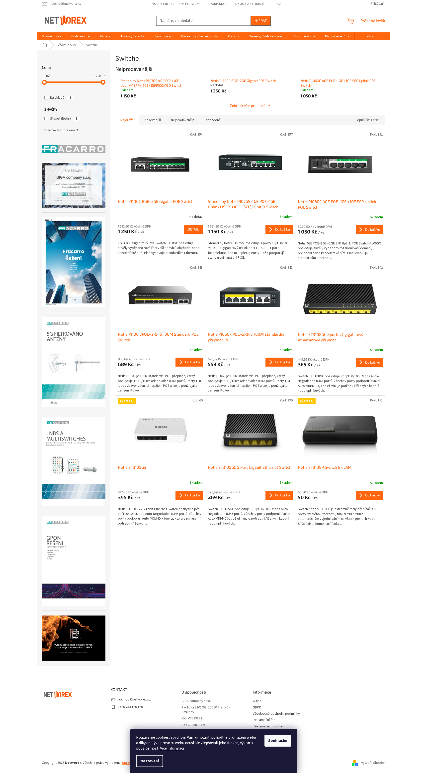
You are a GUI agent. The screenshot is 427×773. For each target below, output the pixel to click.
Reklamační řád (264, 720)
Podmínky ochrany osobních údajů (237, 4)
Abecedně (213, 120)
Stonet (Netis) (63, 118)
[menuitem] (51, 36)
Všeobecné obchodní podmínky (176, 4)
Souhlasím (277, 740)
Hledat (261, 20)
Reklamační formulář (268, 726)
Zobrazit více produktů (247, 105)
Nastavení (149, 761)
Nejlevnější (153, 120)
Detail (193, 229)
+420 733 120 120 (130, 706)
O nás (257, 701)
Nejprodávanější (183, 120)
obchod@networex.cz (134, 699)
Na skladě (60, 97)
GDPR (257, 707)
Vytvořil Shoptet (373, 762)
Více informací (172, 748)
